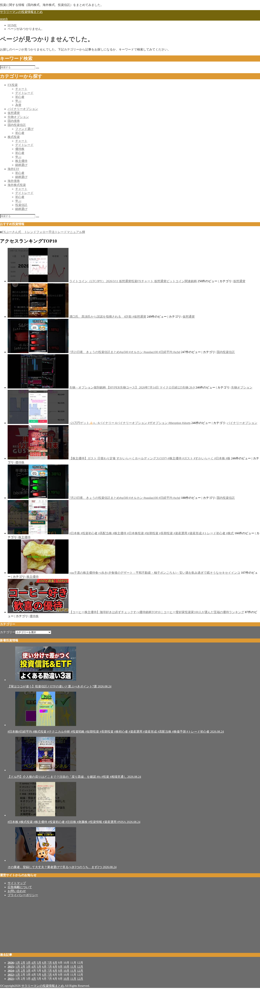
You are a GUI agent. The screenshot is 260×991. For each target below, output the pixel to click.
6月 (44, 962)
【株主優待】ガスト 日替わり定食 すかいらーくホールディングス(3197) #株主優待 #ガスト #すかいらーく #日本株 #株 (149, 458)
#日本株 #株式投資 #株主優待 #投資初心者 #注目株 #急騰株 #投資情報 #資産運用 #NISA (74, 822)
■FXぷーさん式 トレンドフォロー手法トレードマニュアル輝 (42, 232)
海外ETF (13, 169)
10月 (66, 966)
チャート (21, 89)
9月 (60, 966)
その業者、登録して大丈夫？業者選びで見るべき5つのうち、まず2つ (62, 867)
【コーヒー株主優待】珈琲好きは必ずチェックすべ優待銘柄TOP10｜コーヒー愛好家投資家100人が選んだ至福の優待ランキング (156, 612)
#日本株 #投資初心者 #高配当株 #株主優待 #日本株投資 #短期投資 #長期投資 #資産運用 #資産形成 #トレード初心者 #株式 (151, 533)
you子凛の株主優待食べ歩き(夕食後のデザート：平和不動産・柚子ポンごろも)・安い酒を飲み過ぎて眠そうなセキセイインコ (154, 572)
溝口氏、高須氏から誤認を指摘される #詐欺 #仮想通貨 (107, 316)
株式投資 (14, 137)
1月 (17, 962)
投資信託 (21, 205)
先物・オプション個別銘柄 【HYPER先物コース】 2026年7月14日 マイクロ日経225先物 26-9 (132, 387)
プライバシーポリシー (23, 895)
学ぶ (18, 101)
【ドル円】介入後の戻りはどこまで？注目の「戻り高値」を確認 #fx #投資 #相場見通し (74, 776)
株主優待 (21, 161)
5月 (39, 962)
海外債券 (14, 181)
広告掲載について (20, 887)
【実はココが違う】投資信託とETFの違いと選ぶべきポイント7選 (59, 686)
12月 (80, 966)
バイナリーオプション (23, 109)
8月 (55, 962)
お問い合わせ (17, 891)
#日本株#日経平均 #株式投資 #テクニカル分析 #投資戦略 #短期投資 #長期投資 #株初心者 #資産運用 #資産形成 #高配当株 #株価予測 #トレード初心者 (116, 731)
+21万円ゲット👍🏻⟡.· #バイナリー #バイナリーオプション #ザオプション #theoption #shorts (130, 423)
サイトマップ (17, 883)
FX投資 (13, 85)
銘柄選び (21, 165)
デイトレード (24, 93)
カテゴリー (7, 632)
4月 (33, 962)
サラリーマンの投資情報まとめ (21, 12)
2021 (11, 978)
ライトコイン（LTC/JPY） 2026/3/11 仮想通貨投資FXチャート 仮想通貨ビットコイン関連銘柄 (133, 281)
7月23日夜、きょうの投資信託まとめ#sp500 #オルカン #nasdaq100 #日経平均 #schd (124, 497)
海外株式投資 (17, 185)
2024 (11, 970)
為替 (18, 105)
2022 (11, 974)
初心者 (19, 97)
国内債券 (14, 121)
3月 (28, 962)
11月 (73, 966)
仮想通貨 (14, 113)
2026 (11, 962)
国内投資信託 (17, 125)
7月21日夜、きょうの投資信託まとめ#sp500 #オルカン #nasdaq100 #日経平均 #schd (124, 352)
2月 (23, 962)
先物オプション (18, 117)
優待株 (19, 149)
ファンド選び (24, 129)
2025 (11, 966)
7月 (49, 962)
